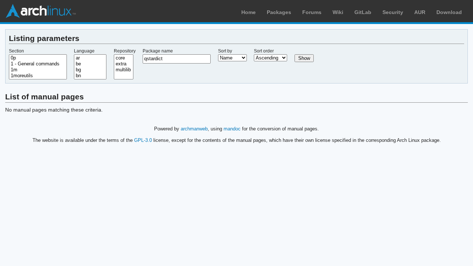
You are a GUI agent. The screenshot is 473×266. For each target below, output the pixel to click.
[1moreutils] (38, 76)
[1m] (38, 70)
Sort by (225, 51)
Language (84, 51)
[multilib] (123, 70)
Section (16, 51)
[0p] (38, 58)
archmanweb (194, 129)
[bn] (90, 76)
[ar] (90, 58)
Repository (125, 51)
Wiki (338, 12)
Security (392, 12)
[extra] (123, 64)
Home (248, 12)
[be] (90, 64)
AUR (419, 12)
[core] (123, 58)
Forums (311, 12)
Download (449, 12)
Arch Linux (41, 11)
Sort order (264, 51)
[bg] (90, 70)
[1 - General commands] (38, 64)
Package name (158, 51)
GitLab (362, 12)
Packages (279, 12)
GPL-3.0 (143, 140)
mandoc (232, 129)
